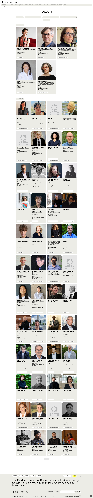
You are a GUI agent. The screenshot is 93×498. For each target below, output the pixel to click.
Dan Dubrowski (37, 418)
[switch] (61, 2)
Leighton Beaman (35, 180)
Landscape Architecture (63, 57)
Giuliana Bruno (53, 240)
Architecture (20, 57)
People (21, 4)
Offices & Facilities (29, 4)
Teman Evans (21, 446)
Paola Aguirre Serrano (22, 117)
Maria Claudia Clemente (53, 301)
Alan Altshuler (69, 117)
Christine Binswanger (36, 210)
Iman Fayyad (67, 446)
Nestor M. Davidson (67, 361)
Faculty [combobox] (18, 17)
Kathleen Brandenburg (37, 240)
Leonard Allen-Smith (53, 117)
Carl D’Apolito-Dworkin (53, 361)
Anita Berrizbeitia (64, 48)
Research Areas (46, 17)
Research (17, 4)
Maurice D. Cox (53, 331)
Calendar (46, 4)
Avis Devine (67, 391)
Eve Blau (66, 210)
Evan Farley (52, 446)
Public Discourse (38, 4)
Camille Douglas (23, 418)
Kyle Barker (67, 147)
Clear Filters (46, 20)
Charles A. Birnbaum (52, 210)
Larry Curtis (37, 360)
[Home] (20, 492)
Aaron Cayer (68, 271)
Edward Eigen (68, 418)
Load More (46, 458)
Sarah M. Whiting (23, 48)
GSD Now (74, 475)
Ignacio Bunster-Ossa (69, 240)
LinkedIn (32, 475)
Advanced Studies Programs (38, 341)
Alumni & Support (54, 4)
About (60, 4)
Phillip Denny (53, 391)
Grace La (20, 81)
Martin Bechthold (44, 48)
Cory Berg (20, 210)
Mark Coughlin (37, 331)
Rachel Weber (43, 81)
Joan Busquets (37, 271)
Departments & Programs (30, 17)
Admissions (10, 4)
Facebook (15, 475)
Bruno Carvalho (54, 271)
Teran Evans (37, 446)
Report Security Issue (44, 496)
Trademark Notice (51, 496)
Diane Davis (21, 391)
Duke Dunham (53, 418)
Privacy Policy (14, 496)
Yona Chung (36, 300)
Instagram (39, 475)
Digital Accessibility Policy (26, 496)
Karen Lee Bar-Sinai (53, 148)
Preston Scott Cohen (68, 301)
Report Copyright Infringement (35, 496)
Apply (66, 1)
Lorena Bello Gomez (53, 180)
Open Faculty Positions (77, 1)
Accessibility (19, 496)
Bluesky (21, 475)
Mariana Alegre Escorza (38, 117)
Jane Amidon (21, 147)
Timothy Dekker (38, 391)
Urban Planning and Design (42, 92)
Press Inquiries (67, 475)
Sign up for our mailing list (53, 491)
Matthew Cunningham (21, 361)
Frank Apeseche (38, 147)
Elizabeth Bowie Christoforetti (23, 240)
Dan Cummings (68, 331)
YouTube (27, 475)
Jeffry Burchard (23, 271)
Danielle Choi (22, 300)
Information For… (87, 1)
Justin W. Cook (22, 331)
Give (70, 1)
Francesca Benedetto (67, 180)
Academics (4, 4)
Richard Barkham (23, 179)
